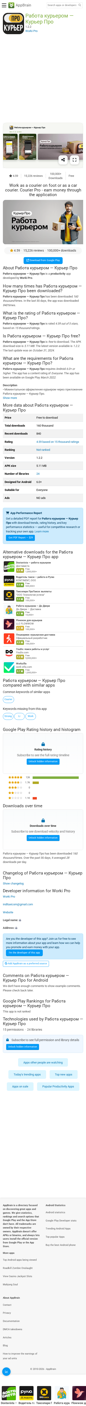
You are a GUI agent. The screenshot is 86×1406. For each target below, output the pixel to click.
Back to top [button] (77, 1373)
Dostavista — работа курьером (33, 562)
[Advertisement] (43, 78)
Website (8, 912)
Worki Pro (9, 896)
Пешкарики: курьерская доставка (35, 634)
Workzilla (21, 663)
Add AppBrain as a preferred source (27, 963)
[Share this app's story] (63, 160)
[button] (43, 920)
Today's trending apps (27, 1074)
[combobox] (62, 5)
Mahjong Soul (10, 1284)
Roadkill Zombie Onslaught (18, 1268)
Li (19, 716)
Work (31, 716)
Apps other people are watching (43, 1062)
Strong (8, 716)
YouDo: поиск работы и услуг (32, 649)
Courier (8, 699)
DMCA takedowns (12, 1329)
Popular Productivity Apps (58, 1086)
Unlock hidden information (43, 761)
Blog (5, 1345)
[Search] (79, 5)
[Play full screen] (74, 160)
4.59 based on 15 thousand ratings (57, 441)
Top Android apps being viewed (20, 1259)
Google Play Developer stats (61, 1220)
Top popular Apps (55, 1236)
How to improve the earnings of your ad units (20, 1356)
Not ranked (43, 449)
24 (37, 473)
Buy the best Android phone (61, 1245)
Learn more (42, 531)
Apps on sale (20, 1086)
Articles (7, 1337)
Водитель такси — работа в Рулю (35, 577)
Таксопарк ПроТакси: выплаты (34, 591)
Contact (7, 1305)
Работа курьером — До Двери (33, 606)
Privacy (7, 1312)
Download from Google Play (44, 260)
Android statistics (55, 1212)
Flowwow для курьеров (29, 620)
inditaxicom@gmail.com (18, 904)
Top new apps (63, 1074)
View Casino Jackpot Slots (17, 1276)
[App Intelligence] (6, 1371)
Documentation (11, 1321)
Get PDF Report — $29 (21, 537)
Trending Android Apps (58, 1228)
